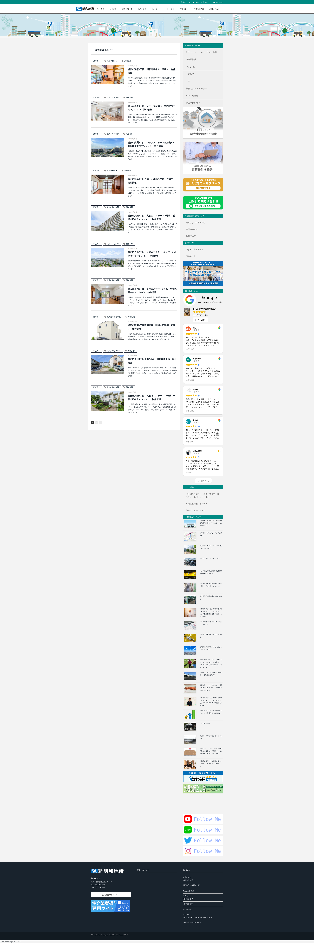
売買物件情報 (192, 229)
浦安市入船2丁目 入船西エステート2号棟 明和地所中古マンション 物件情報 (152, 254)
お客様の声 (191, 236)
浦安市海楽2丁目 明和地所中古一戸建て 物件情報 (151, 71)
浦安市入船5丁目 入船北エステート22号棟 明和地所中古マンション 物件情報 (152, 397)
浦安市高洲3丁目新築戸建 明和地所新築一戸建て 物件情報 (151, 327)
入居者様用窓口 (198, 9)
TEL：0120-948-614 (98, 885)
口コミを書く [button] (200, 320)
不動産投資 (191, 256)
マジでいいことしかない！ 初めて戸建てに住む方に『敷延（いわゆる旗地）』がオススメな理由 (211, 751)
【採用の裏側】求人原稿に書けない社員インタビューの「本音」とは (211, 763)
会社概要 (183, 9)
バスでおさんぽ (205, 723)
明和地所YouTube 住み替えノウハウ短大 (197, 917)
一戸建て (190, 74)
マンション (191, 67)
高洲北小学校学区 (114, 317)
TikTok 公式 (187, 910)
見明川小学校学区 (114, 351)
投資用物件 (191, 59)
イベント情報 (169, 9)
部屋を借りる (127, 9)
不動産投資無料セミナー (196, 504)
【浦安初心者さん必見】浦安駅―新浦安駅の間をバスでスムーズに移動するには (211, 523)
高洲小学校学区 (113, 134)
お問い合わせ (214, 9)
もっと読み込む (203, 481)
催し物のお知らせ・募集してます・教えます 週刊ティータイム (202, 495)
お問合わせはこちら (111, 895)
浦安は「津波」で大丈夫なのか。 (211, 558)
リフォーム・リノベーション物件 (201, 52)
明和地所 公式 (188, 880)
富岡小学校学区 (113, 280)
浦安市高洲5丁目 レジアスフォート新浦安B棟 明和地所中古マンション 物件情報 (152, 144)
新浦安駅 (127, 61)
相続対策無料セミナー (195, 510)
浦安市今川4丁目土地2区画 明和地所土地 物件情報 (152, 361)
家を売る (113, 9)
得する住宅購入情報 (194, 249)
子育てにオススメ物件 (196, 88)
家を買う (100, 9)
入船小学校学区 (113, 207)
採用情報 (155, 9)
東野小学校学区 (113, 97)
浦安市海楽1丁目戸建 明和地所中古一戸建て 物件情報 (151, 181)
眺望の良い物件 (193, 103)
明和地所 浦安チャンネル (192, 922)
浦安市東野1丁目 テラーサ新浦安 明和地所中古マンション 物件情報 (151, 108)
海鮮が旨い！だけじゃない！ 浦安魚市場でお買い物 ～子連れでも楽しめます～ (211, 687)
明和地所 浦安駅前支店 (191, 885)
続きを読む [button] (190, 349)
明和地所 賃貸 (188, 904)
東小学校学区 (112, 61)
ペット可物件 (192, 96)
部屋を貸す (142, 9)
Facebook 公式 (188, 891)
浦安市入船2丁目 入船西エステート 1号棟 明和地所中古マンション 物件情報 (151, 217)
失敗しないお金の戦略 (195, 223)
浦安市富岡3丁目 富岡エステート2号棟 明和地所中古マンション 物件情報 (152, 291)
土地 (188, 81)
